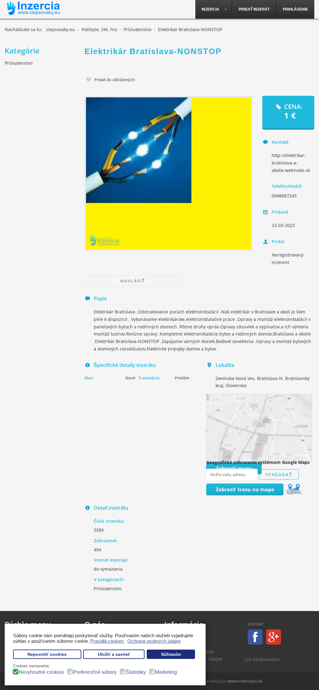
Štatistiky (136, 672)
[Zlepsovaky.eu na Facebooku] (253, 636)
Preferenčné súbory (95, 672)
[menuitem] (213, 9)
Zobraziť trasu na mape (245, 489)
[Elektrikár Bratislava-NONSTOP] (168, 173)
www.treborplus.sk (244, 681)
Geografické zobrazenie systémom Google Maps (258, 462)
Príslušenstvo (107, 588)
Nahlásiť (132, 281)
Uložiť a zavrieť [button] (114, 654)
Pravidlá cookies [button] (107, 641)
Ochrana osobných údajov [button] (154, 641)
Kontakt (256, 624)
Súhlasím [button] (171, 654)
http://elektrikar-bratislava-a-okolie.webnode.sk (291, 162)
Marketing (166, 672)
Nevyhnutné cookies (41, 672)
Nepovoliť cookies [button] (47, 654)
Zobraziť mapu (234, 468)
